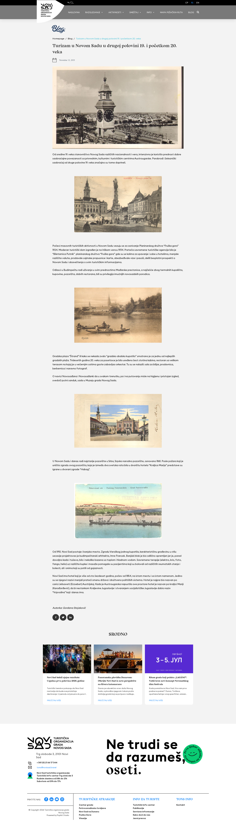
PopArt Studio (63, 815)
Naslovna (74, 12)
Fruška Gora (85, 815)
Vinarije (83, 818)
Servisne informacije (143, 811)
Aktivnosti (114, 12)
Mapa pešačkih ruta (171, 12)
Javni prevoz (139, 818)
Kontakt (180, 805)
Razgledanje (92, 12)
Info (149, 12)
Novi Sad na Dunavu (89, 811)
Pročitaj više (54, 700)
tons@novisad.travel (46, 767)
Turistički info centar (144, 805)
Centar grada (86, 805)
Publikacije (138, 808)
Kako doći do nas (141, 815)
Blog (191, 12)
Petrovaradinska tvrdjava (92, 808)
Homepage (58, 38)
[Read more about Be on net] (71, 2)
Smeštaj (133, 12)
